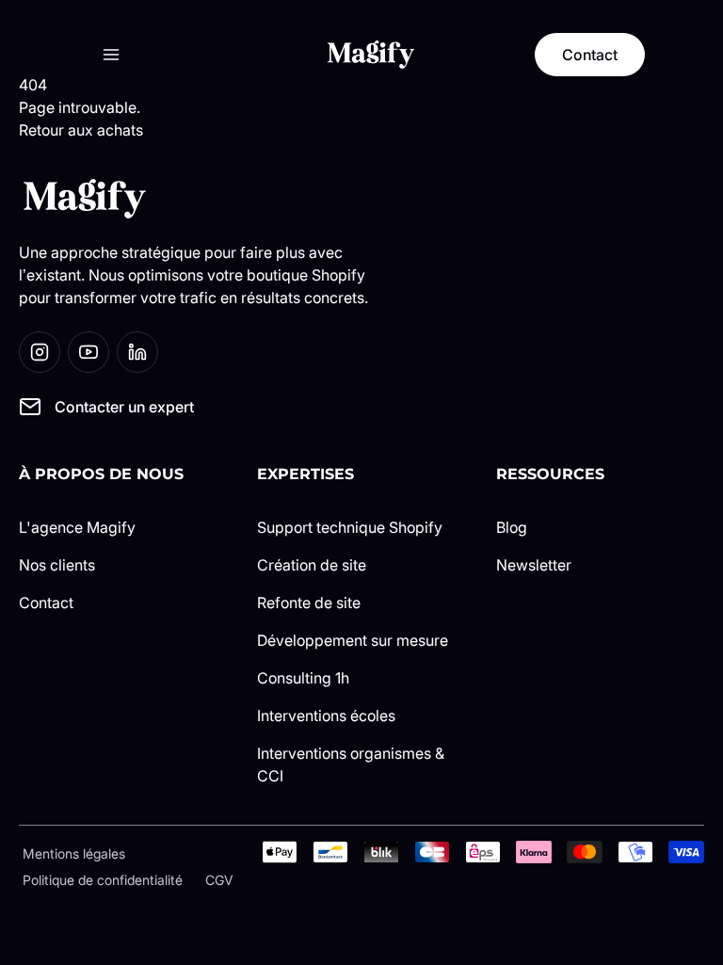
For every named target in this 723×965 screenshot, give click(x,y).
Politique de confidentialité (103, 880)
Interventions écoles (326, 715)
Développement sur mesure (352, 640)
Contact (46, 602)
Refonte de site (309, 602)
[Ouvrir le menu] (111, 54)
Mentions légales (74, 853)
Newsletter (533, 564)
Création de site (311, 564)
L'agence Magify (77, 527)
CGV (219, 880)
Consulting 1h (303, 677)
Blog (511, 527)
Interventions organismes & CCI (350, 764)
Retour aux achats (81, 130)
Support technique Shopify (349, 527)
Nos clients (57, 564)
